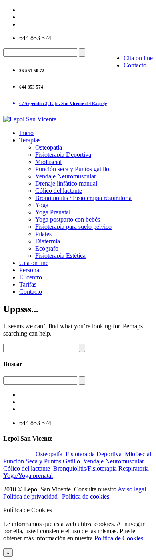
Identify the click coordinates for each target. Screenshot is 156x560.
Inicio (26, 132)
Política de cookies (85, 496)
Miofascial (48, 161)
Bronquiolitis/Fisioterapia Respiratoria (101, 468)
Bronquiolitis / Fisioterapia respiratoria (83, 197)
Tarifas (27, 284)
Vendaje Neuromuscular (65, 176)
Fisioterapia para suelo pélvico (73, 226)
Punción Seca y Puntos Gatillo (41, 461)
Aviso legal (133, 489)
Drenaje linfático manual (66, 183)
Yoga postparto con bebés (67, 219)
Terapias (29, 140)
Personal (30, 270)
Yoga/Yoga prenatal (28, 475)
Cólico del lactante (58, 190)
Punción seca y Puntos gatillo (72, 169)
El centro (30, 277)
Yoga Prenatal (52, 212)
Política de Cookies (118, 538)
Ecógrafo (46, 248)
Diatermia (47, 241)
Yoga (41, 205)
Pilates (43, 233)
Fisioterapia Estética (60, 255)
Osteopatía (48, 147)
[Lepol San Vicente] (29, 119)
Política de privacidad (31, 496)
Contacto (135, 65)
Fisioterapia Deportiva (63, 154)
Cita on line (138, 58)
